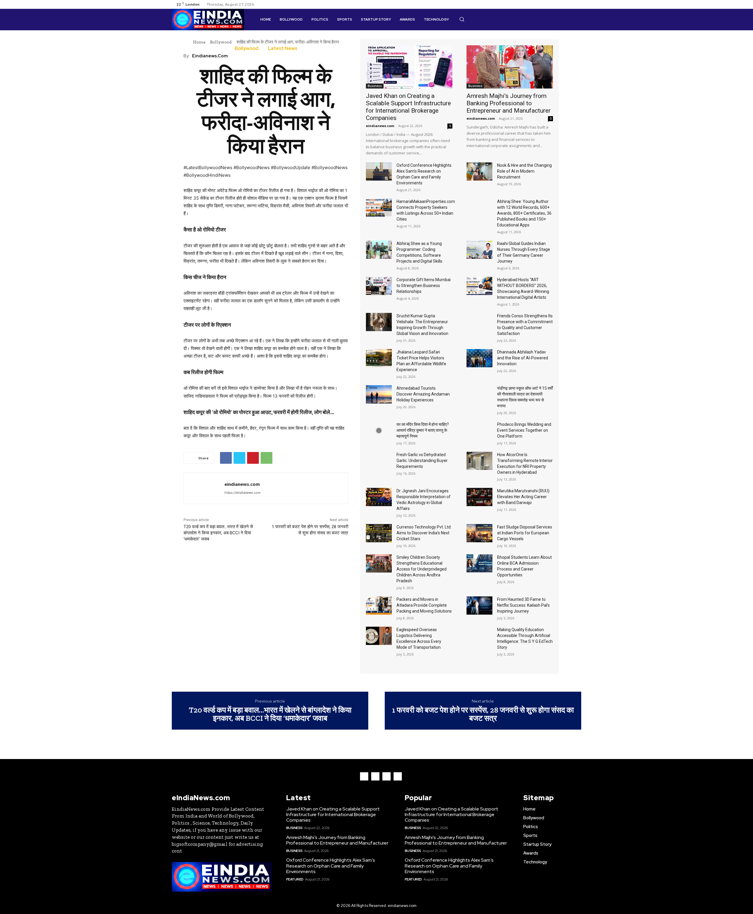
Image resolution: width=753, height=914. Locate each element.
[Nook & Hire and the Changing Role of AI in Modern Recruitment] (479, 171)
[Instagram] (563, 4)
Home (199, 42)
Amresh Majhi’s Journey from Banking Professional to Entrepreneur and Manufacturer (509, 103)
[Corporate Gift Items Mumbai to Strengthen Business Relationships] (379, 286)
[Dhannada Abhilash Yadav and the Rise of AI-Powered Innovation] (479, 358)
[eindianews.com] (204, 488)
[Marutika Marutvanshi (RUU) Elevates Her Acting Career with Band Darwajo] (479, 497)
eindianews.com (210, 56)
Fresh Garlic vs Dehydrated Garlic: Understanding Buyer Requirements (422, 460)
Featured (295, 879)
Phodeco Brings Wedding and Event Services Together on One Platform (524, 430)
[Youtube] (577, 4)
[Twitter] (570, 4)
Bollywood (221, 42)
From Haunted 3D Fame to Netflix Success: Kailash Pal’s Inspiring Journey (523, 605)
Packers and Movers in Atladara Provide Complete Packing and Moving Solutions (424, 605)
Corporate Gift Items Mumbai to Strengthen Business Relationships (424, 285)
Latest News (282, 48)
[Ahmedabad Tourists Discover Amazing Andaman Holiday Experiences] (379, 394)
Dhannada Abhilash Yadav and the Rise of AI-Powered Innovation (522, 358)
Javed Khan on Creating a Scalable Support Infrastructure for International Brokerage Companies (408, 106)
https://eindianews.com (242, 493)
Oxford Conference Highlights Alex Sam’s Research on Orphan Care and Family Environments (330, 865)
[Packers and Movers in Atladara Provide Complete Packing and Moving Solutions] (379, 605)
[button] (461, 19)
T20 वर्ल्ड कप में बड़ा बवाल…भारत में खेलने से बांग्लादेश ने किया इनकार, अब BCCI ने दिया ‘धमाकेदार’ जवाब (218, 533)
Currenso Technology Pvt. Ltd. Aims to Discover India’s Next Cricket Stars (424, 533)
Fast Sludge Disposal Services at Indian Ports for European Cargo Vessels (524, 533)
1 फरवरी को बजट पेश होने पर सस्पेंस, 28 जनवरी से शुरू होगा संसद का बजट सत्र (483, 714)
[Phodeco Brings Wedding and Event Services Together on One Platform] (479, 430)
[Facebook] (556, 4)
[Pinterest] (253, 458)
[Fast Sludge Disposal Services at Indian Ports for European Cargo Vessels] (479, 533)
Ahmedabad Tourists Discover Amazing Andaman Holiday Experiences (423, 394)
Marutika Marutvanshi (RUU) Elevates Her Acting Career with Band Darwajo (523, 496)
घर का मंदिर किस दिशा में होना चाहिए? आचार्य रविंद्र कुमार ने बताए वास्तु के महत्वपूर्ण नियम (423, 430)
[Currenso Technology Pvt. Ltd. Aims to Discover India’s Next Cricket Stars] (379, 533)
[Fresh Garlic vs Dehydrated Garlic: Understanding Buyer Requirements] (379, 461)
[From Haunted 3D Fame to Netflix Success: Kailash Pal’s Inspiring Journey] (479, 605)
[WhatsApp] (266, 458)
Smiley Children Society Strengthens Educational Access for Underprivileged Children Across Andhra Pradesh (422, 569)
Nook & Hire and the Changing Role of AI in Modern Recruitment (524, 171)
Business (375, 86)
